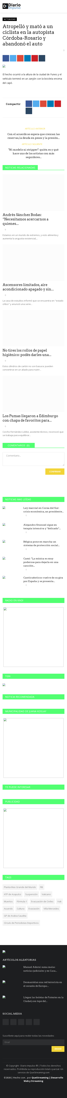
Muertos (8, 901)
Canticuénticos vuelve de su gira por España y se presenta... (43, 579)
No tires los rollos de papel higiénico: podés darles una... (27, 352)
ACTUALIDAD (10, 19)
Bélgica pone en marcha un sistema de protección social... (41, 543)
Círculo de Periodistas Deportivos (21, 922)
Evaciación (34, 908)
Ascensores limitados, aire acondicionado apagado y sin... (28, 287)
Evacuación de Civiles (42, 901)
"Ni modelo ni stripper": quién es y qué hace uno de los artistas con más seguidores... (33, 153)
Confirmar (55, 471)
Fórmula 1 (22, 901)
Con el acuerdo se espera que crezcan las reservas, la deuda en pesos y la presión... (33, 136)
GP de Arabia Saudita (15, 915)
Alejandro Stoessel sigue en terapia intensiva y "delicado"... (42, 526)
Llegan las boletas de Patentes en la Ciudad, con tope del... (43, 999)
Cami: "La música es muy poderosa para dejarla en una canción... (40, 562)
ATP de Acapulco (12, 894)
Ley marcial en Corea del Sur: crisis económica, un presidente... (43, 510)
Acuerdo (8, 908)
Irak (60, 901)
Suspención (31, 894)
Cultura (20, 908)
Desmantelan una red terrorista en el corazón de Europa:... (42, 984)
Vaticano (46, 894)
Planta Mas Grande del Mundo (20, 887)
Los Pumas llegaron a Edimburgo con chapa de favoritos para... (30, 418)
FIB (41, 887)
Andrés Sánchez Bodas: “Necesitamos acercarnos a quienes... (25, 219)
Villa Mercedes (51, 908)
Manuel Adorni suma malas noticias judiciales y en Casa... (40, 969)
